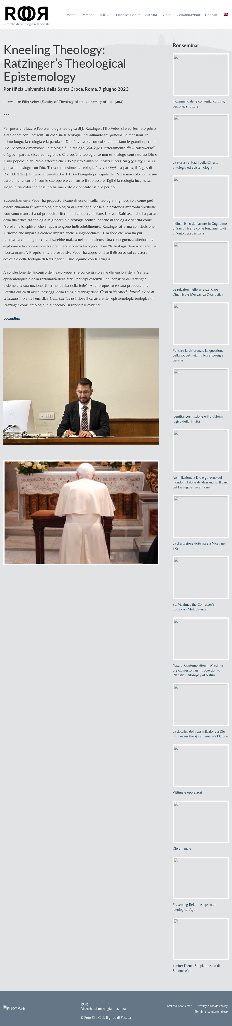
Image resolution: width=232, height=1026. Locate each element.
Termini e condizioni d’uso (211, 1011)
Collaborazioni (188, 14)
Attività (151, 14)
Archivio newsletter (179, 1006)
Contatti (211, 14)
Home (71, 14)
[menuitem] (226, 14)
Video (167, 14)
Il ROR (105, 14)
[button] (139, 14)
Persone (88, 14)
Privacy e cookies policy (213, 1006)
